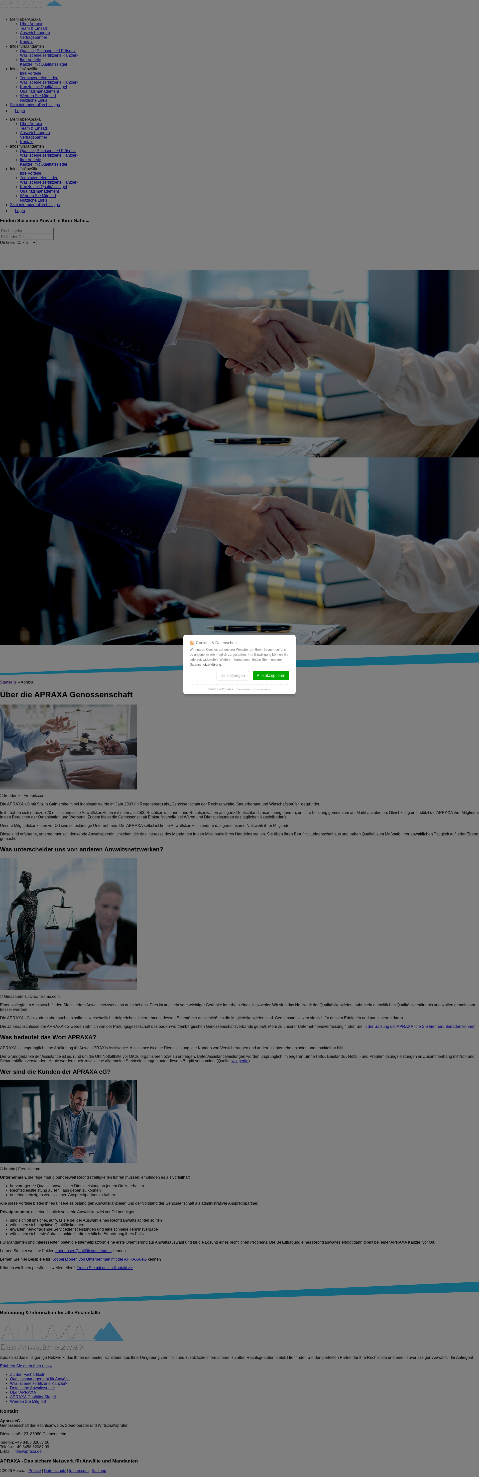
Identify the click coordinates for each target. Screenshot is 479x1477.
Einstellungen (233, 676)
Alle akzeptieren (271, 676)
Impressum (263, 689)
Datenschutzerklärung (205, 665)
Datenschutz (244, 689)
